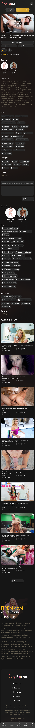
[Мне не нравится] (10, 50)
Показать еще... (18, 581)
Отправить (28, 199)
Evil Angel (4, 175)
